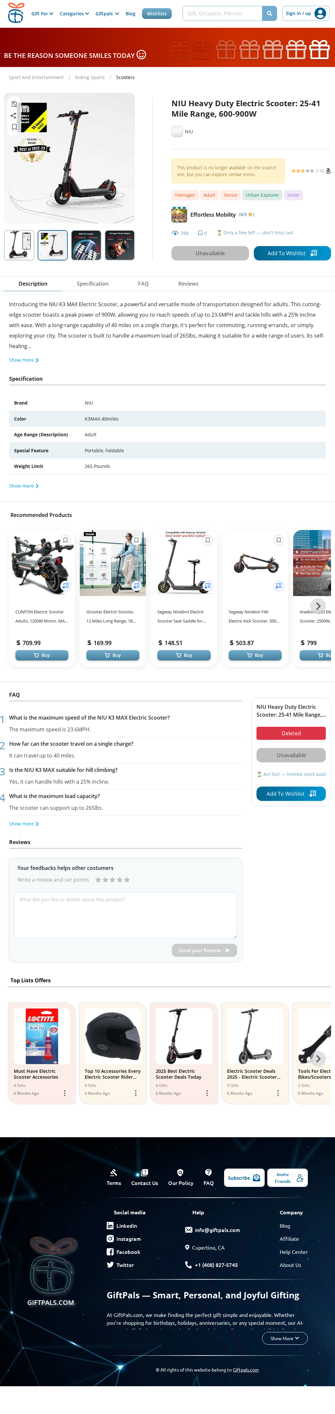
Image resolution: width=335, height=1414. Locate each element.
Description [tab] (33, 283)
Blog (130, 13)
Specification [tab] (93, 283)
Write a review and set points (53, 879)
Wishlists (157, 13)
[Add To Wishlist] (65, 586)
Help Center (294, 1251)
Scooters (125, 77)
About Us (290, 1264)
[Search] (269, 13)
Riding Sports (90, 77)
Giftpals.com (246, 1369)
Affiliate (289, 1238)
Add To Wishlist (287, 253)
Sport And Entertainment (36, 77)
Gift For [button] (40, 13)
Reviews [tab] (188, 283)
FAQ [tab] (143, 283)
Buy (46, 655)
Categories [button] (72, 13)
